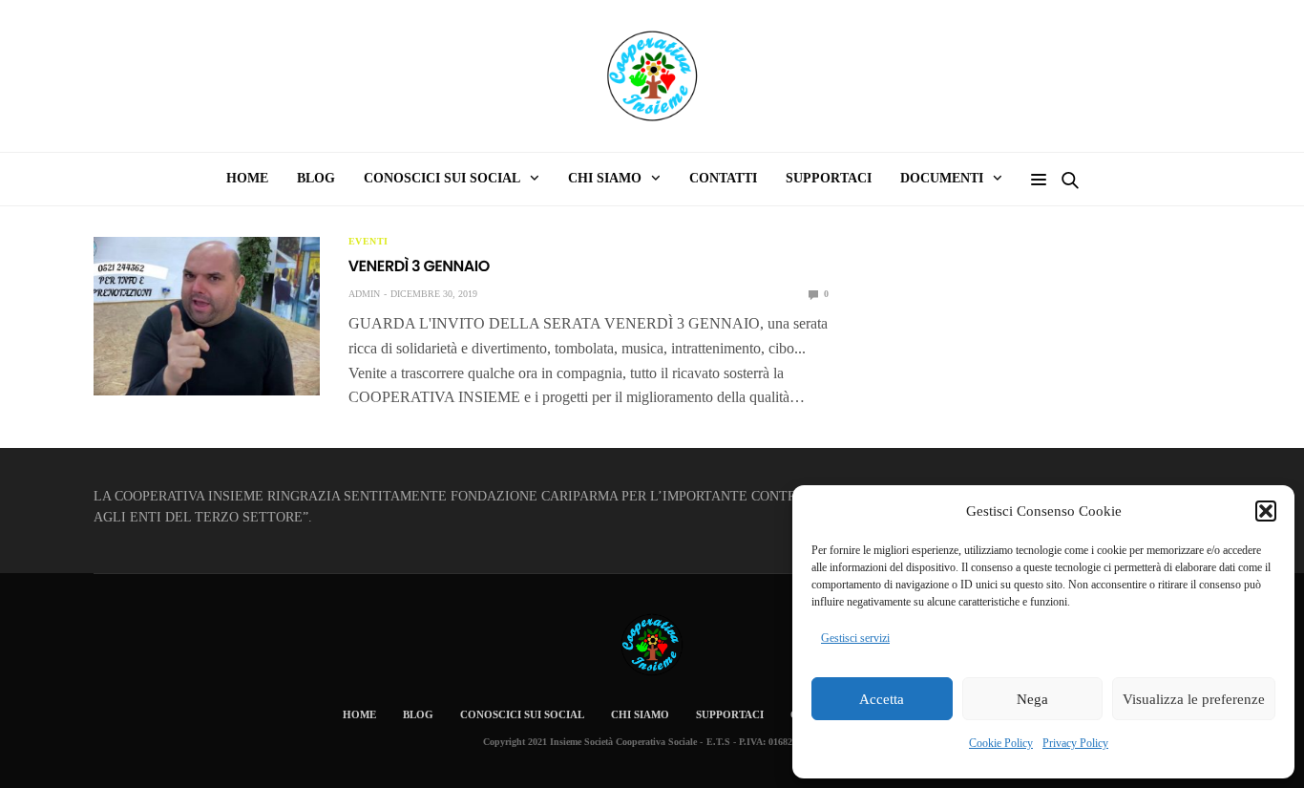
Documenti (941, 178)
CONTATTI (723, 178)
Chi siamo (604, 178)
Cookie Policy (1001, 743)
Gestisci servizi (855, 638)
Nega (1032, 699)
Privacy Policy (1075, 743)
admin (364, 293)
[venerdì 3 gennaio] (207, 316)
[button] (1265, 511)
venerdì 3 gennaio (419, 266)
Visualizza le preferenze (1194, 699)
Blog (316, 178)
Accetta (881, 699)
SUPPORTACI (829, 178)
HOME (247, 178)
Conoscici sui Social (442, 178)
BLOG (418, 714)
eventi (368, 241)
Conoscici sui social (522, 714)
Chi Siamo (640, 714)
